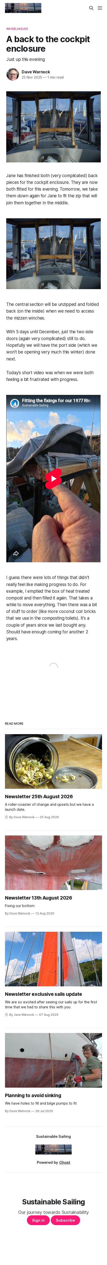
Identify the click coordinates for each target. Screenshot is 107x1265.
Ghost (64, 1162)
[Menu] (100, 8)
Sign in (38, 1220)
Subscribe (65, 1220)
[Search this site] (91, 8)
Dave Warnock (36, 71)
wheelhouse (17, 29)
